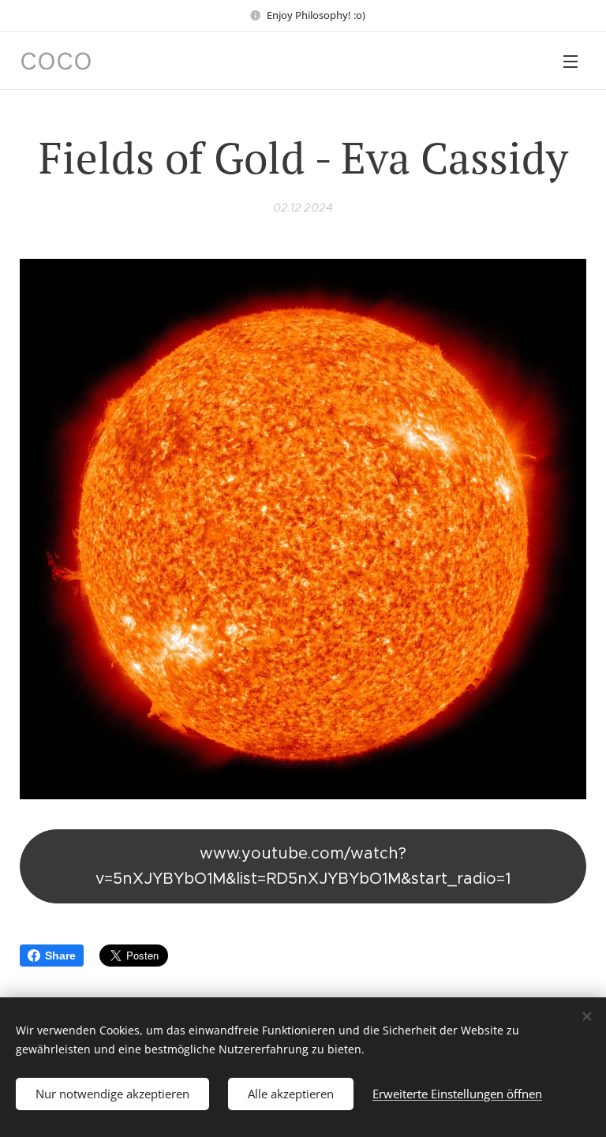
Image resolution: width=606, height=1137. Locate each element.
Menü (570, 61)
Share (60, 955)
